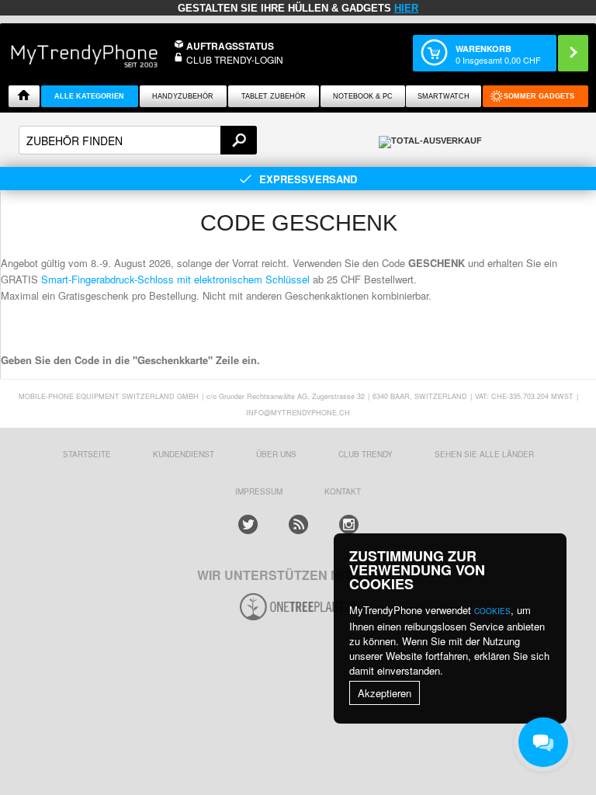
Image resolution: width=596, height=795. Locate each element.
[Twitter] (248, 524)
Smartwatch (444, 96)
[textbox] (138, 140)
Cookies (492, 611)
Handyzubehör (182, 96)
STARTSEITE (87, 454)
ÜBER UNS (276, 454)
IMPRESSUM (258, 491)
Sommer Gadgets (539, 96)
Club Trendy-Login (234, 59)
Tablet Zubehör (273, 96)
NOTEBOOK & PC (363, 96)
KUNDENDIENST (183, 454)
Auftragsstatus (230, 46)
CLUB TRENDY (365, 454)
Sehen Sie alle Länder (484, 454)
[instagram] (349, 524)
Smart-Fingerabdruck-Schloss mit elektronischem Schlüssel (175, 279)
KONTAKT (342, 491)
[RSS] (298, 524)
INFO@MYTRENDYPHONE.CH (298, 413)
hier (406, 8)
